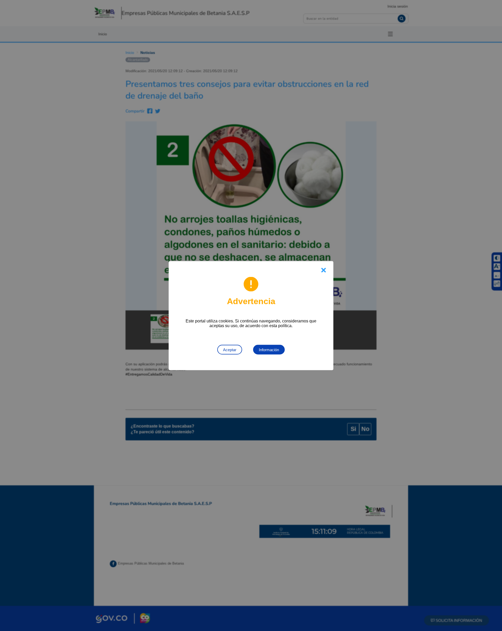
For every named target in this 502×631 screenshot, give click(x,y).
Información (269, 349)
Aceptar (229, 349)
